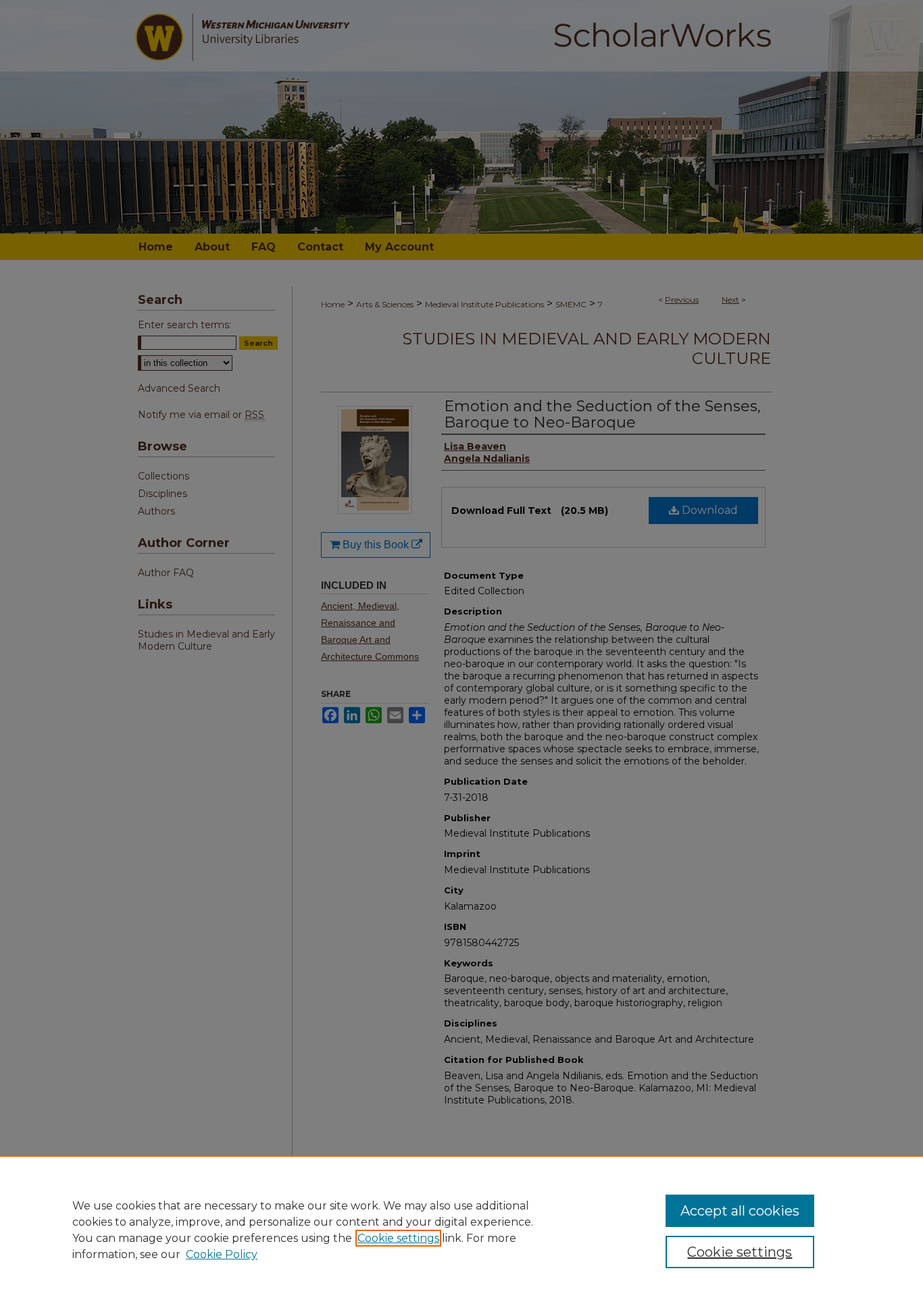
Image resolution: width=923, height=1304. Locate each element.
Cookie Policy (221, 1254)
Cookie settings (398, 1238)
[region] (461, 1229)
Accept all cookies (739, 1211)
